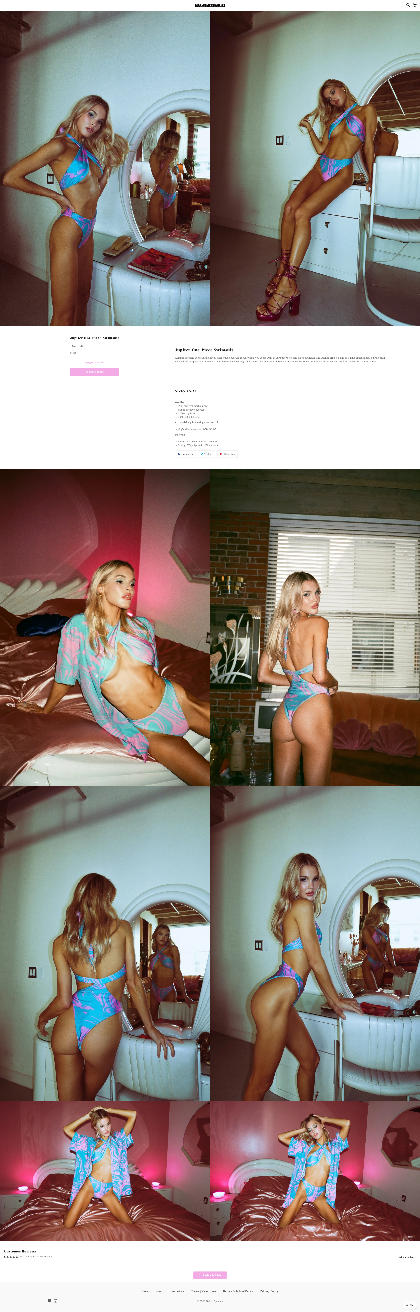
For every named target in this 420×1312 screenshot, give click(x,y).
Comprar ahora (94, 371)
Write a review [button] (406, 1257)
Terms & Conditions (203, 1291)
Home (145, 1291)
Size (74, 346)
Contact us (177, 1291)
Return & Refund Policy (238, 1291)
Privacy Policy (269, 1291)
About (160, 1291)
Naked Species (214, 1301)
